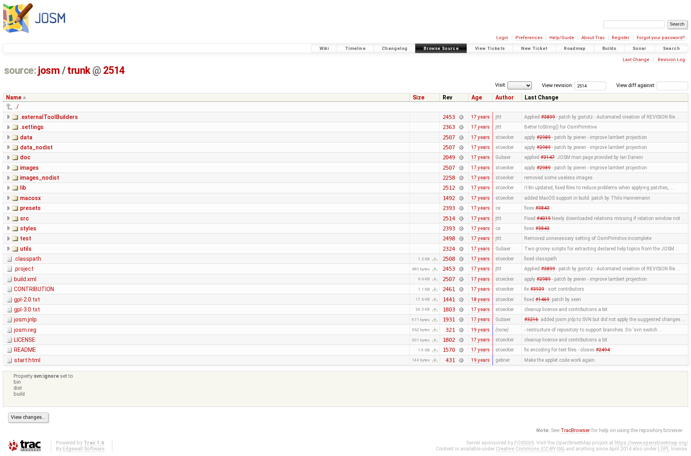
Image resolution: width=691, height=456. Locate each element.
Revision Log (671, 59)
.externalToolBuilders (49, 117)
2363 (449, 127)
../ (16, 106)
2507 (449, 137)
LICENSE (24, 340)
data (26, 137)
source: (20, 70)
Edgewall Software (83, 449)
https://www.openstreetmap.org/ (651, 443)
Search (671, 48)
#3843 (542, 208)
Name (13, 97)
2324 (449, 249)
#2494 (603, 350)
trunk (78, 70)
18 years (480, 299)
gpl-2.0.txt (27, 299)
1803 (449, 309)
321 (450, 330)
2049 (449, 157)
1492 (449, 198)
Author (504, 97)
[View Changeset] (460, 117)
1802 (449, 340)
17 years (480, 117)
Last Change (636, 59)
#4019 (544, 218)
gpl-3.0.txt (27, 309)
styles (28, 228)
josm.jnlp (25, 319)
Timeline (355, 48)
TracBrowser (575, 430)
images (29, 168)
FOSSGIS (524, 443)
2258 (449, 177)
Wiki (324, 48)
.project (24, 269)
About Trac (593, 37)
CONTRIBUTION (34, 289)
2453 (449, 117)
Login (502, 37)
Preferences (529, 37)
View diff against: (636, 85)
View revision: (557, 85)
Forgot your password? (661, 37)
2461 (449, 289)
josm (49, 70)
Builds (609, 48)
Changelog (394, 48)
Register (620, 37)
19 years (480, 330)
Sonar (640, 48)
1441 (449, 299)
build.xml (25, 279)
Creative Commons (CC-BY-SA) (530, 449)
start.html (27, 360)
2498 (449, 238)
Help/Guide (561, 37)
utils (26, 249)
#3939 (537, 289)
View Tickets (490, 48)
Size (418, 97)
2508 (449, 259)
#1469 (542, 299)
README (25, 350)
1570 (449, 350)
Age (476, 97)
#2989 (544, 137)
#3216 (531, 319)
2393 (449, 208)
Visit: (500, 85)
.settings (32, 127)
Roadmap (575, 48)
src (24, 218)
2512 (449, 187)
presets (30, 208)
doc (25, 157)
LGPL (664, 449)
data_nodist (36, 147)
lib (23, 187)
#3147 (548, 157)
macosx (30, 198)
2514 (114, 70)
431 (450, 360)
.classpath (27, 259)
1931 (449, 319)
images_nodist (39, 177)
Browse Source (441, 48)
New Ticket (534, 48)
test (25, 238)
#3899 (548, 117)
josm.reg (25, 330)
